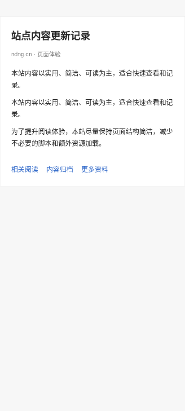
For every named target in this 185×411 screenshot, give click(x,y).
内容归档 (59, 169)
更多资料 (94, 169)
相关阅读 (24, 169)
